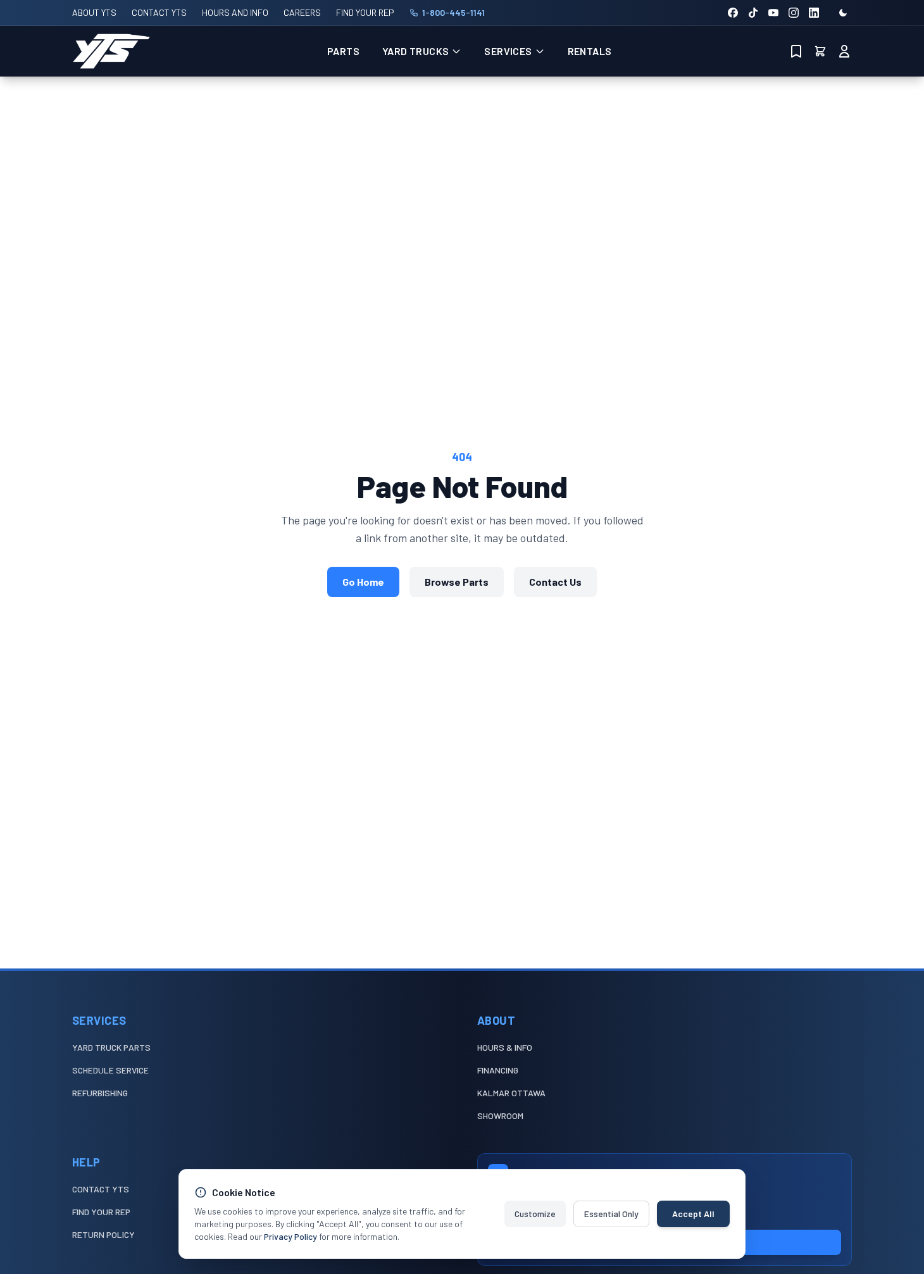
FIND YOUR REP (365, 12)
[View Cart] (820, 51)
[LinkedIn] (814, 13)
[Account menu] (844, 51)
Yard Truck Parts (111, 1047)
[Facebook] (733, 13)
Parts (343, 51)
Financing (497, 1070)
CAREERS (302, 12)
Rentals (590, 51)
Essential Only (611, 1213)
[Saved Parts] (796, 51)
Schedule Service (110, 1070)
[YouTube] (773, 13)
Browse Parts (457, 582)
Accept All (693, 1213)
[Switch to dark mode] (843, 13)
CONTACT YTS (159, 12)
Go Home (363, 582)
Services (508, 51)
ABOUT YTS (94, 12)
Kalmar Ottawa (511, 1092)
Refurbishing (100, 1092)
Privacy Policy (290, 1236)
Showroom (500, 1115)
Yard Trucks (415, 51)
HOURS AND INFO (235, 12)
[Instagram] (794, 13)
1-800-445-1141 (453, 12)
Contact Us (555, 582)
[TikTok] (753, 13)
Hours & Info (504, 1047)
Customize (535, 1213)
